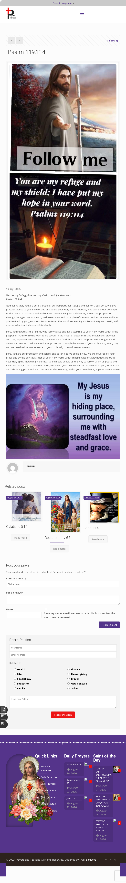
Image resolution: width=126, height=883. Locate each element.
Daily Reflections (50, 777)
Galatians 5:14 (16, 527)
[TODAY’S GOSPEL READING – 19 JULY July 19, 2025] (123, 869)
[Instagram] (115, 859)
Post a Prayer (14, 592)
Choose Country (16, 578)
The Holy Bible (49, 810)
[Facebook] (106, 859)
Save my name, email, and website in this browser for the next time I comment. (79, 615)
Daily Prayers (48, 783)
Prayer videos (48, 790)
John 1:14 (91, 528)
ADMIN (31, 466)
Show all (113, 40)
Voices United (48, 803)
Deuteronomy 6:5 (58, 538)
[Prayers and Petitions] (12, 13)
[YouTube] (110, 859)
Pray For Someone (46, 768)
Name (9, 609)
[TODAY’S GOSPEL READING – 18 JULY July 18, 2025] (3, 869)
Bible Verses (48, 797)
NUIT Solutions (87, 859)
